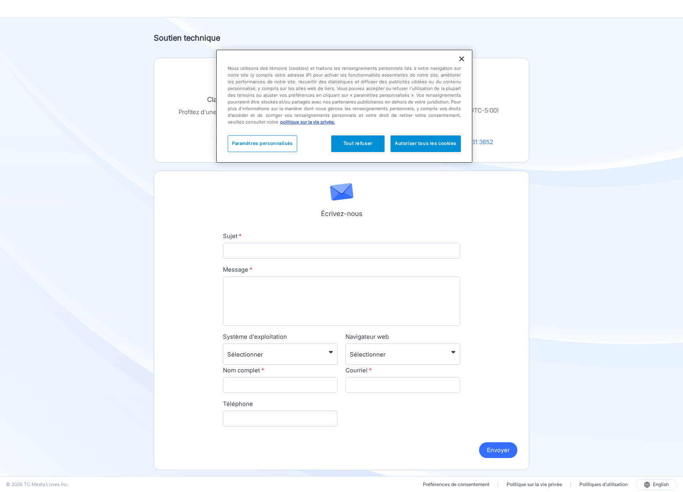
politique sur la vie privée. (307, 122)
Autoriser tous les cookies (426, 143)
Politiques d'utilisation (603, 484)
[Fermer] (461, 59)
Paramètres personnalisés (262, 143)
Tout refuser (357, 143)
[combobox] (228, 354)
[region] (344, 106)
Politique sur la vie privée (534, 484)
